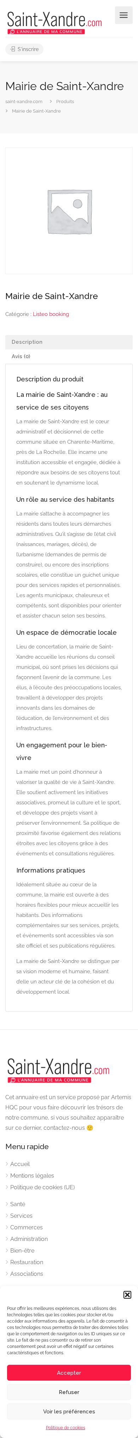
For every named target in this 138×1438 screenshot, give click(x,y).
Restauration (26, 1262)
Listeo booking (51, 314)
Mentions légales (32, 1175)
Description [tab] (27, 342)
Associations (26, 1274)
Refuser (69, 1392)
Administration (29, 1239)
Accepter (69, 1373)
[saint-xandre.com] (54, 22)
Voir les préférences (69, 1411)
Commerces (26, 1227)
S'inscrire (27, 49)
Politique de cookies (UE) (42, 1187)
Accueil (20, 1164)
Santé (17, 1204)
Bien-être (22, 1250)
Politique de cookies (65, 1427)
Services (21, 1215)
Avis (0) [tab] (21, 356)
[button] (127, 1294)
